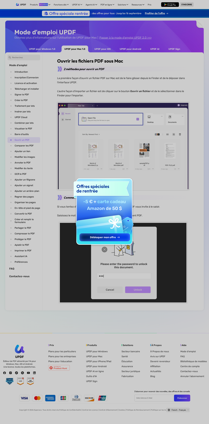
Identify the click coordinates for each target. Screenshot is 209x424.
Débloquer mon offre (103, 237)
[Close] (104, 249)
